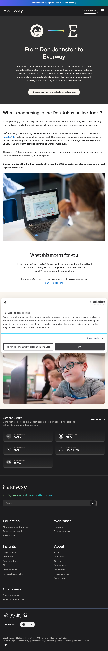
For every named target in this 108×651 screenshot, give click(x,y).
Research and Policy (13, 574)
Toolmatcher (9, 535)
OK (79, 347)
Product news (10, 569)
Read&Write (9, 137)
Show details (92, 338)
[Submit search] (93, 503)
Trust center (60, 578)
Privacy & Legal (9, 641)
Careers (58, 561)
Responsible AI (61, 574)
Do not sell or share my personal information (28, 347)
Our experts (60, 565)
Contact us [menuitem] (90, 10)
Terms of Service (64, 641)
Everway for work (63, 531)
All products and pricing (15, 527)
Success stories (11, 561)
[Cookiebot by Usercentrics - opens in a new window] (92, 302)
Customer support (12, 595)
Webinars (8, 556)
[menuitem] (6, 645)
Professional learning (13, 531)
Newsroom (59, 569)
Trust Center (95, 419)
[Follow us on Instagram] (12, 615)
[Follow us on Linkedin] (18, 615)
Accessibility (24, 641)
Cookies (89, 641)
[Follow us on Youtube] (25, 615)
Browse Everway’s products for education (54, 92)
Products (58, 527)
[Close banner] (104, 3)
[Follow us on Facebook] (5, 615)
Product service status (14, 599)
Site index (78, 641)
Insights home (10, 552)
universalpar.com (54, 282)
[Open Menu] (102, 10)
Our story (59, 556)
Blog (5, 565)
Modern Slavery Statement (43, 641)
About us (58, 552)
